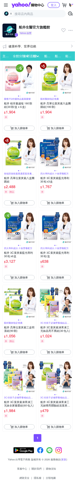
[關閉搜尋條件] (11, 13)
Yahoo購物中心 (28, 5)
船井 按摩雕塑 (59, 56)
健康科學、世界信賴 (22, 46)
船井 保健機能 (48, 56)
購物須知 (51, 468)
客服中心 (22, 468)
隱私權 (37, 478)
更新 (63, 459)
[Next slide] (33, 78)
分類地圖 (51, 478)
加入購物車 (21, 128)
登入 (54, 5)
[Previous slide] (5, 78)
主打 (5, 56)
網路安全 (24, 478)
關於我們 (37, 468)
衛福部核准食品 (69, 56)
